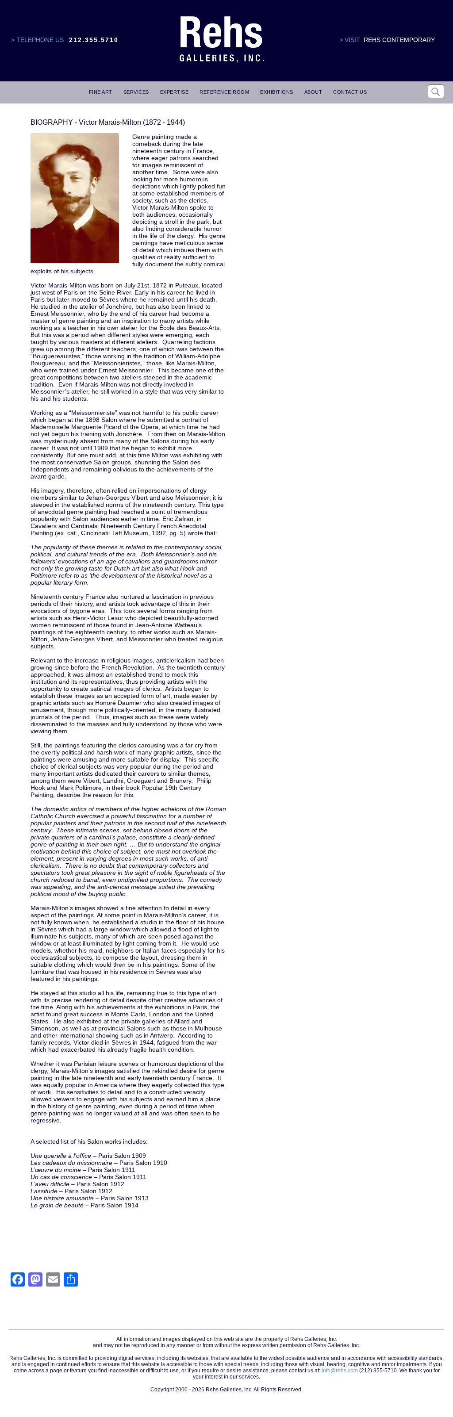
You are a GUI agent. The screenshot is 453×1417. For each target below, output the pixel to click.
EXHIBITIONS (276, 92)
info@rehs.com (340, 1370)
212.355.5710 (94, 39)
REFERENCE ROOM (224, 92)
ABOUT (313, 92)
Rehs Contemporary (399, 39)
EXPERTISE (174, 92)
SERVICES (136, 92)
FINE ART (100, 92)
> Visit (349, 39)
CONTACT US (350, 92)
